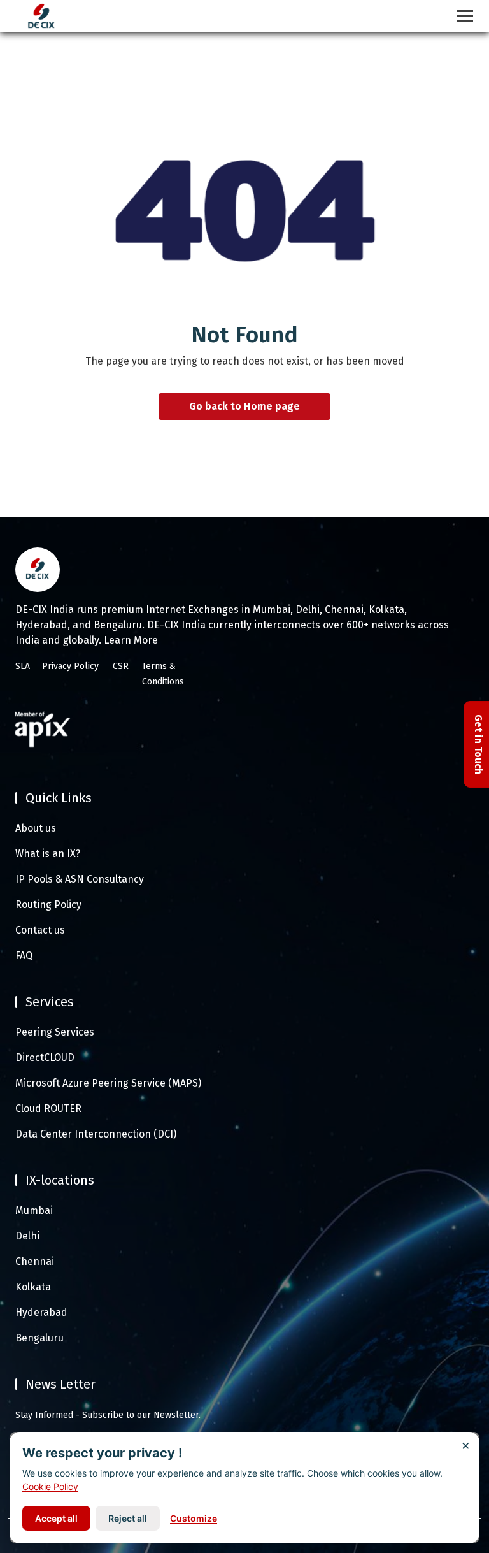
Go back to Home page (244, 407)
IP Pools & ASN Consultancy (79, 879)
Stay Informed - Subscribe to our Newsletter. (108, 1415)
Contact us (40, 930)
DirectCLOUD (44, 1057)
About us (35, 828)
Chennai (34, 1261)
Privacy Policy (70, 666)
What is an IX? (47, 854)
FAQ (23, 956)
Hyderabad (41, 1312)
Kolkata (33, 1287)
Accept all (56, 1518)
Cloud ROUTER (48, 1108)
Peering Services (54, 1032)
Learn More (131, 640)
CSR (121, 666)
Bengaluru (39, 1338)
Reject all (127, 1518)
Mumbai (34, 1210)
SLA (22, 666)
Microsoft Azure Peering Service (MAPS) (108, 1083)
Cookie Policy (50, 1486)
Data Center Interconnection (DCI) (95, 1134)
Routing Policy (48, 905)
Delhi (27, 1236)
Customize (193, 1518)
